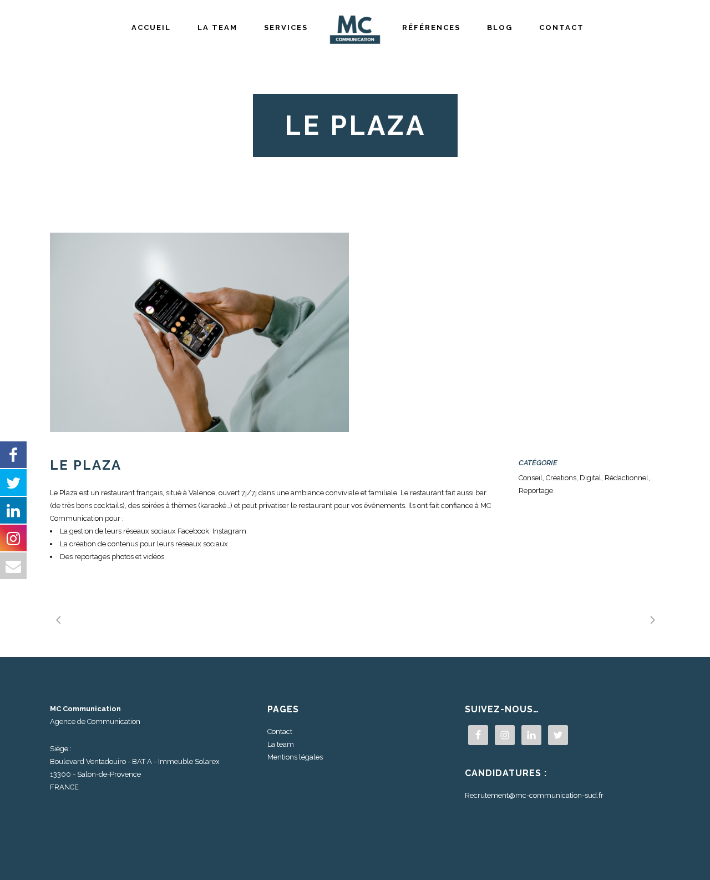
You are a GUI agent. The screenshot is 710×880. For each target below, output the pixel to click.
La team (280, 744)
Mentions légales (295, 757)
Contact (279, 731)
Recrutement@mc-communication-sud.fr (534, 795)
